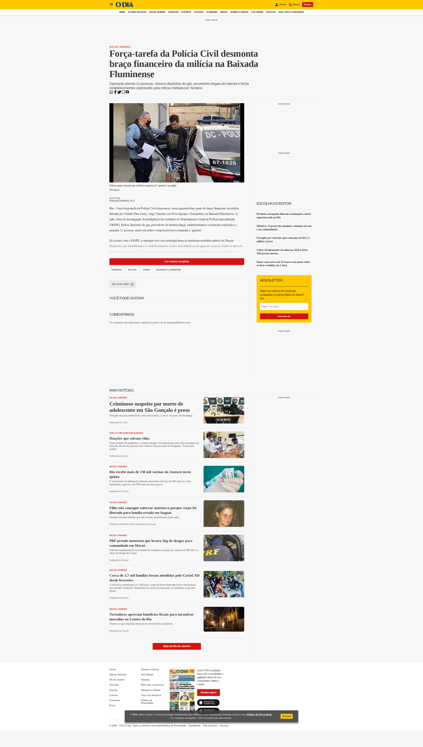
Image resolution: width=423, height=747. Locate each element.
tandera (116, 269)
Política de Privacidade (147, 701)
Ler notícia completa (177, 261)
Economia (212, 12)
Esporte (186, 12)
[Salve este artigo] (123, 93)
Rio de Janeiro (157, 12)
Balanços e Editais (150, 690)
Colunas (199, 12)
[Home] (124, 6)
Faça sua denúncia (151, 695)
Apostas (271, 12)
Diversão (173, 12)
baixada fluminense (168, 269)
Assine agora (208, 692)
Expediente (194, 725)
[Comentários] (127, 93)
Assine (307, 4)
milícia (132, 269)
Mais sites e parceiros (291, 12)
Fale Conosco (210, 725)
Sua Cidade (257, 12)
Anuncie (224, 725)
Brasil (224, 12)
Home (122, 12)
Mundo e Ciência (239, 12)
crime (146, 269)
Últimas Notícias (137, 12)
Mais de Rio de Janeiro (176, 646)
